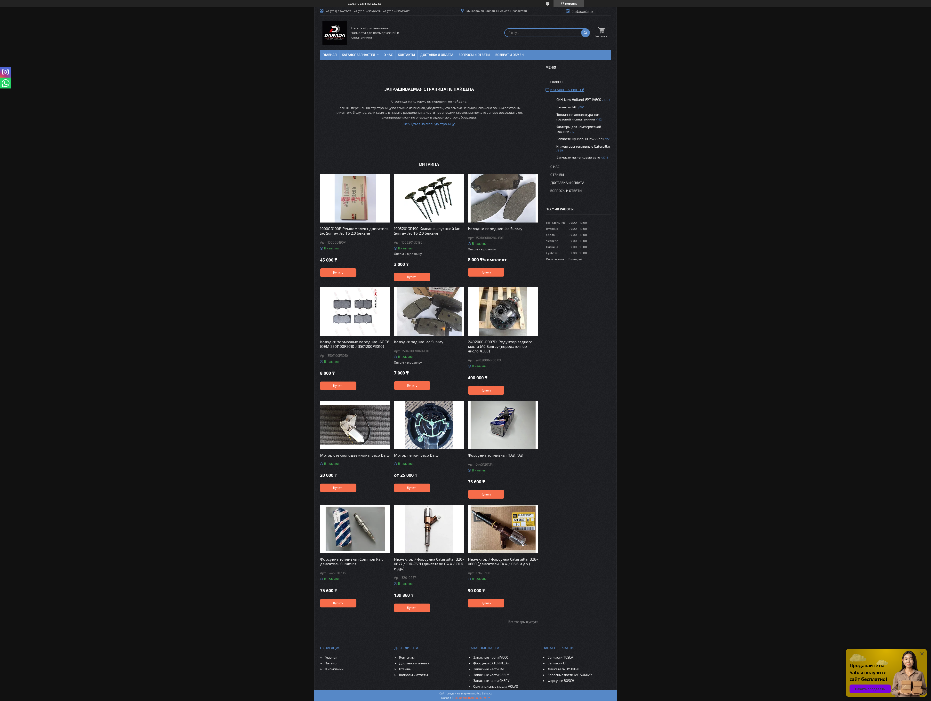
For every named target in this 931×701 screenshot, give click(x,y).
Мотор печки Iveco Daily (416, 455)
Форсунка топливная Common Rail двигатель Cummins (351, 561)
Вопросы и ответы (474, 55)
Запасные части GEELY (491, 675)
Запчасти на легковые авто (578, 157)
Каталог (331, 663)
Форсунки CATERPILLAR (491, 663)
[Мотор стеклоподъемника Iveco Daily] (355, 425)
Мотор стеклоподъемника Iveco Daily (355, 455)
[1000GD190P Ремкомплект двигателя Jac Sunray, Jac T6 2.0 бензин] (355, 198)
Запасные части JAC (489, 669)
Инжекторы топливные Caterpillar (583, 146)
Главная (329, 55)
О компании (334, 669)
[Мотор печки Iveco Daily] (429, 425)
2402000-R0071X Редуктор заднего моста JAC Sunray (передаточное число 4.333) (500, 346)
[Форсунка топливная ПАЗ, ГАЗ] (503, 425)
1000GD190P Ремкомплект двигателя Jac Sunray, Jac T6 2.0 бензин (354, 230)
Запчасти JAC (566, 107)
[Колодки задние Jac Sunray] (429, 311)
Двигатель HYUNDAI (563, 669)
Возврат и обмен (509, 55)
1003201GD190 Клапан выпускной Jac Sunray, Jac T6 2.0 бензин (427, 230)
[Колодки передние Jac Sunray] (503, 198)
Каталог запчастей (358, 55)
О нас (388, 55)
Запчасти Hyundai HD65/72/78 (580, 139)
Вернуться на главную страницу (429, 124)
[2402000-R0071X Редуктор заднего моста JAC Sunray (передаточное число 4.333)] (503, 311)
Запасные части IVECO (490, 657)
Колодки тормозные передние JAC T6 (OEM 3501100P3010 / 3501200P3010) (354, 344)
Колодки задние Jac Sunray (418, 341)
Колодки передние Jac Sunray (495, 228)
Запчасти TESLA (560, 657)
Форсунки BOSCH (561, 680)
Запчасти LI (557, 663)
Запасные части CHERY (491, 680)
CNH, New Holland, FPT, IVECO (578, 99)
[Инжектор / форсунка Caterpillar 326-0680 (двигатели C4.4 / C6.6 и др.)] (503, 529)
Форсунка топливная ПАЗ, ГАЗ (495, 455)
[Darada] (334, 33)
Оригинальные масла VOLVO (495, 686)
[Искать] (585, 32)
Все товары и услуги (523, 622)
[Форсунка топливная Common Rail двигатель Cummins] (355, 529)
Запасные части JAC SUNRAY (570, 675)
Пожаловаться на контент (471, 697)
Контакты (406, 55)
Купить (338, 272)
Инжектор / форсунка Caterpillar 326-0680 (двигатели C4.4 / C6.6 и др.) (503, 561)
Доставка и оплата (436, 55)
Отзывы (557, 175)
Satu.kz (487, 693)
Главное (557, 82)
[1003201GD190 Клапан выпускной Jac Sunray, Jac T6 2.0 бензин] (429, 198)
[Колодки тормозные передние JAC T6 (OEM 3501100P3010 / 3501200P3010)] (355, 311)
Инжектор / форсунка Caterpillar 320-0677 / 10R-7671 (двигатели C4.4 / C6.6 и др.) (429, 564)
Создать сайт (357, 3)
